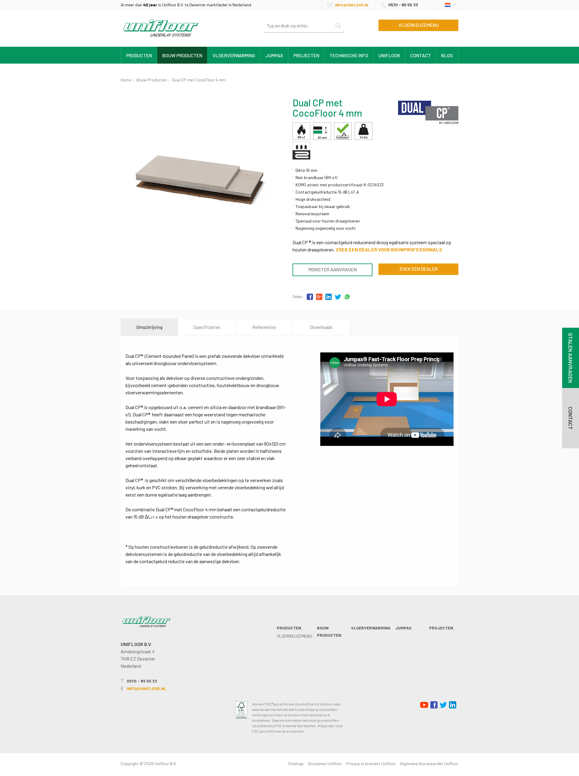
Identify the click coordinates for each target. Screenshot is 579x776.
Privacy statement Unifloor (371, 763)
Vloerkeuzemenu (418, 25)
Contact (420, 55)
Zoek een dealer (418, 269)
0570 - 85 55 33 (403, 4)
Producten (139, 55)
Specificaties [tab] (206, 327)
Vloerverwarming (234, 55)
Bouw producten (182, 55)
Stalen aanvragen (570, 358)
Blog (447, 55)
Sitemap (296, 763)
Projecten (306, 55)
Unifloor (389, 55)
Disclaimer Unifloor (325, 763)
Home (126, 79)
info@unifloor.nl (352, 5)
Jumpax (274, 55)
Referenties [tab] (264, 327)
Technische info (349, 55)
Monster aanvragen (332, 269)
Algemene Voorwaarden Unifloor (429, 763)
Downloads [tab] (321, 327)
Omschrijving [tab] (149, 327)
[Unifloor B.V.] (161, 38)
